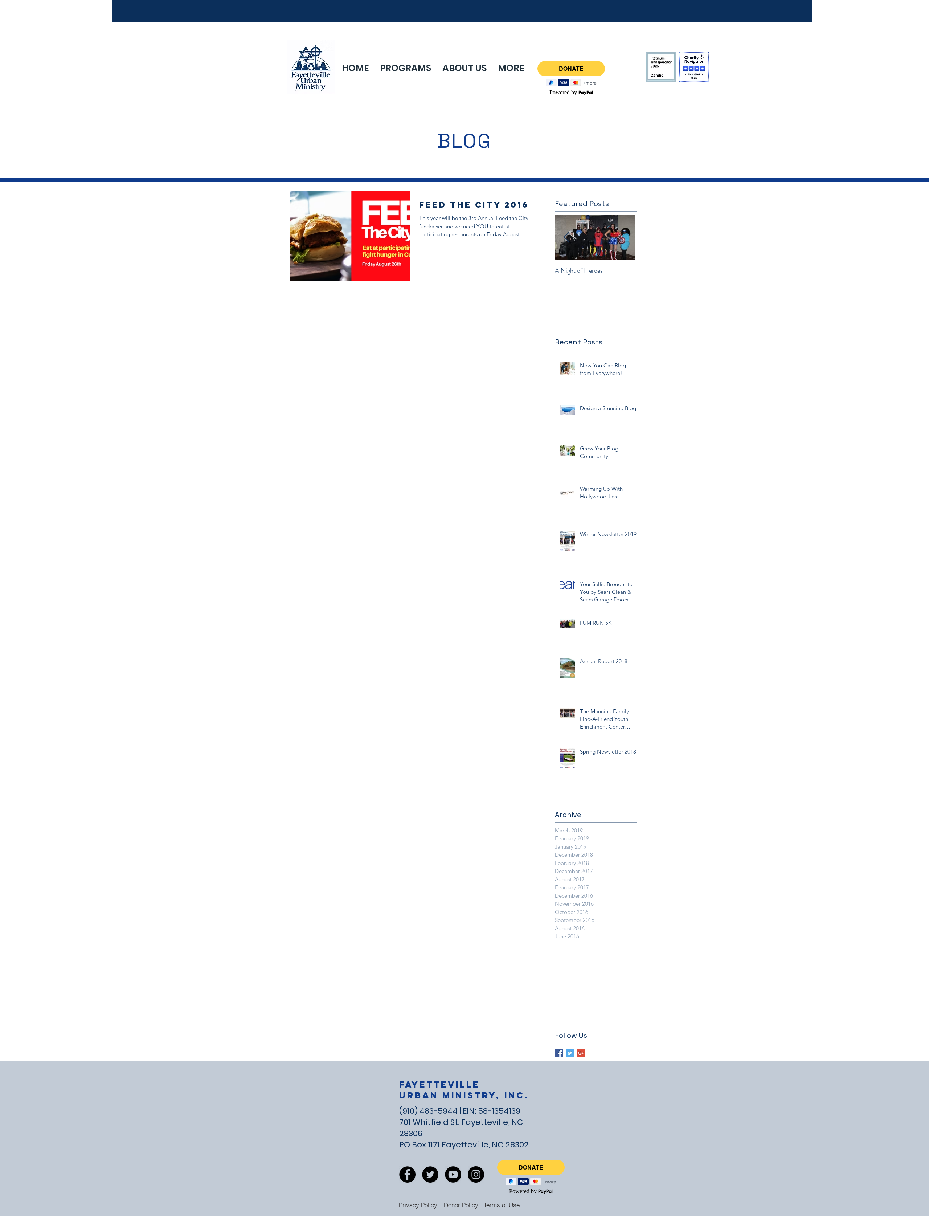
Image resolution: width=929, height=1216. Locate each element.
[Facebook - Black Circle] (407, 1174)
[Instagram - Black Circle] (476, 1174)
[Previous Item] (566, 237)
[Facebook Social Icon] (559, 1053)
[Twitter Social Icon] (570, 1053)
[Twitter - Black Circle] (430, 1174)
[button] (511, 68)
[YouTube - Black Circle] (453, 1174)
